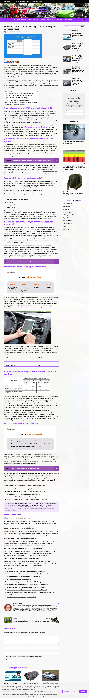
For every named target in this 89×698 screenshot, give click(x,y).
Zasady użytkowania (32, 1)
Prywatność (16, 1)
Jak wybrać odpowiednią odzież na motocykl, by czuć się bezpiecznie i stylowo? (73, 193)
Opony (70, 19)
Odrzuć (74, 691)
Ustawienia (66, 691)
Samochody (17, 19)
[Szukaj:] (72, 27)
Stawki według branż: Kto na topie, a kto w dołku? (18, 100)
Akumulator (42, 19)
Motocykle (23, 19)
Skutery (29, 19)
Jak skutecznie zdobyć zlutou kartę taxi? (78, 35)
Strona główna (8, 1)
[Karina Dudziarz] (8, 607)
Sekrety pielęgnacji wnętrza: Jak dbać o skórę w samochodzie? (24, 576)
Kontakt (41, 1)
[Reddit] (16, 62)
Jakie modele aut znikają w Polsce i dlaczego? (19, 579)
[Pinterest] (8, 62)
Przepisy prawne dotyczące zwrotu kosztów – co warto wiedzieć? (22, 102)
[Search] (84, 19)
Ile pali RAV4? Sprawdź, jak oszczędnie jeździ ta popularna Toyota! (78, 69)
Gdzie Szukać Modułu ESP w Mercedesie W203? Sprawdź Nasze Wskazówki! (78, 82)
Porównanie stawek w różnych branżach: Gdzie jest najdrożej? (21, 99)
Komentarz (7, 635)
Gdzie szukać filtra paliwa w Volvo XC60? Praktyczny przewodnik (77, 46)
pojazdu (43, 194)
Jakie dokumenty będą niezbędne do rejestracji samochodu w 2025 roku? (27, 590)
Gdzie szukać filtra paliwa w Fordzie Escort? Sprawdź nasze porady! (77, 58)
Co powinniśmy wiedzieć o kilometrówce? (16, 104)
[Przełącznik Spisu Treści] (36, 92)
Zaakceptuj (83, 691)
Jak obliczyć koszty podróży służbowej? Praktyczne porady (20, 95)
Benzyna (49, 19)
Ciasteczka (23, 1)
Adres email (35, 646)
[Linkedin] (13, 62)
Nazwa (6, 646)
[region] (44, 691)
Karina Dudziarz (10, 31)
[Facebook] (5, 62)
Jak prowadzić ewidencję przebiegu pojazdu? (17, 97)
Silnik (66, 19)
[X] (10, 62)
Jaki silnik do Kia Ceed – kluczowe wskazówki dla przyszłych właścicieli (26, 571)
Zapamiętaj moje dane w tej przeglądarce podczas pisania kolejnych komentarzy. (25, 656)
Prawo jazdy (35, 19)
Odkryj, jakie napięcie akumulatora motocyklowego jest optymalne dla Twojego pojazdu (74, 167)
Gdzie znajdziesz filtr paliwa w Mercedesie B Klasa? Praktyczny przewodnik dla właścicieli (31, 582)
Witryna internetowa (9, 651)
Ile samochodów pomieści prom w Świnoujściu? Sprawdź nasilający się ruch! (27, 574)
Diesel (53, 19)
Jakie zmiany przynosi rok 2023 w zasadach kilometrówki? (20, 93)
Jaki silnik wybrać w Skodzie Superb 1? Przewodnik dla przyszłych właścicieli (27, 584)
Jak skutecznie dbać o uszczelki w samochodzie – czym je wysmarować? (26, 587)
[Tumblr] (18, 62)
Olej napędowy (59, 19)
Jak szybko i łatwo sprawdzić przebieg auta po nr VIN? (21, 597)
